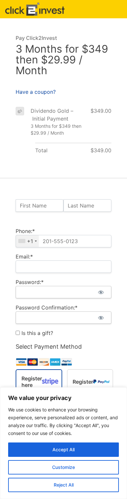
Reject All (64, 485)
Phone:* (25, 231)
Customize (63, 467)
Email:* (24, 256)
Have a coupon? (36, 92)
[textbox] (63, 241)
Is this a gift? (36, 333)
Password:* (30, 282)
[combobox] (27, 241)
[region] (63, 443)
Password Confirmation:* (47, 307)
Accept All (63, 449)
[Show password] (100, 292)
